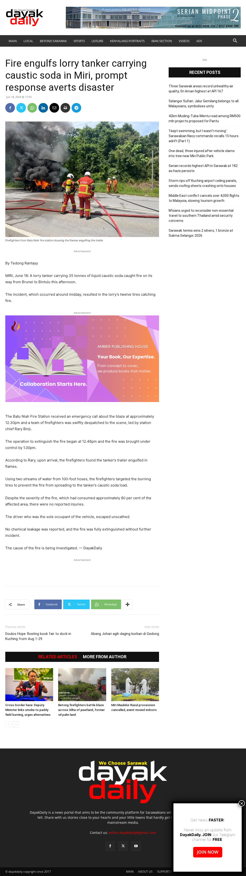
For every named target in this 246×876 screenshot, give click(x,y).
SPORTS (79, 41)
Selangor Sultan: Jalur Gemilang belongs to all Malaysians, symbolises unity (204, 103)
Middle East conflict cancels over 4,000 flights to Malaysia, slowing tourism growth (204, 198)
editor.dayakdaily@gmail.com (132, 832)
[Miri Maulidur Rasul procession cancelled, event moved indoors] (135, 684)
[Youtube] (136, 846)
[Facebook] (10, 108)
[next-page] (16, 724)
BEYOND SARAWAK (53, 41)
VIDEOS (184, 41)
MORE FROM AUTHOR (104, 657)
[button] (235, 41)
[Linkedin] (43, 108)
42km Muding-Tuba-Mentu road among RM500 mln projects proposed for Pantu (204, 118)
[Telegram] (76, 108)
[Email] (54, 108)
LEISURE (97, 41)
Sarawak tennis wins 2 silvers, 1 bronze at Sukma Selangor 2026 (201, 233)
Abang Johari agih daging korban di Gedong (125, 634)
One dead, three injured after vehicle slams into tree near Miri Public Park (202, 153)
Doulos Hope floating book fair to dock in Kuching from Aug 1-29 (38, 636)
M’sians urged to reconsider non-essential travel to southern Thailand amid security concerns (201, 216)
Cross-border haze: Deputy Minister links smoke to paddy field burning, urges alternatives (27, 709)
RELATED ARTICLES (57, 657)
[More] (128, 604)
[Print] (65, 108)
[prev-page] (8, 724)
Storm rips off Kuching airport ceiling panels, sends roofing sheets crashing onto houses (203, 183)
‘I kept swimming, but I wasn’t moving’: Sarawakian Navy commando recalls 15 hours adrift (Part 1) (204, 136)
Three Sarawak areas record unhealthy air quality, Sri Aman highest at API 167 (201, 88)
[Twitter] (21, 108)
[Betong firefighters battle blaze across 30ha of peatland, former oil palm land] (82, 684)
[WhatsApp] (32, 108)
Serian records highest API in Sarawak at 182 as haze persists (203, 168)
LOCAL (28, 41)
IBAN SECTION (161, 41)
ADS (199, 41)
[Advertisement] (82, 570)
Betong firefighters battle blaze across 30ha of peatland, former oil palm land (81, 709)
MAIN (13, 41)
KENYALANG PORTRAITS (127, 41)
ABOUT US (145, 872)
